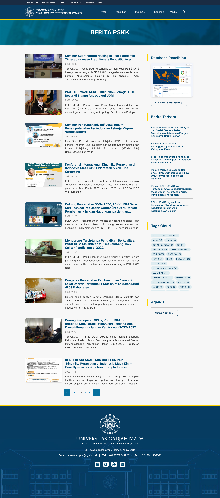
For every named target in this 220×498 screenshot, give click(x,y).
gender (158, 254)
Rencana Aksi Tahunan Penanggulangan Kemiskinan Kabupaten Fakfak (167, 146)
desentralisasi (180, 249)
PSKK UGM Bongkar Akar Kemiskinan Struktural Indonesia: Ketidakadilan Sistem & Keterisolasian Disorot (170, 206)
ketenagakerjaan (163, 282)
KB (169, 259)
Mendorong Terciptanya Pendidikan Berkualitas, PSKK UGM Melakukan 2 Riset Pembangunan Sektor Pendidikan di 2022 (100, 244)
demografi (160, 249)
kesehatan (183, 277)
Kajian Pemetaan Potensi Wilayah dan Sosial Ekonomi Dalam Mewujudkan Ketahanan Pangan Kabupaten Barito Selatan (170, 132)
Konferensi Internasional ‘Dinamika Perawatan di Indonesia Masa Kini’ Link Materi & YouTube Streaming (100, 168)
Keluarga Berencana (165, 268)
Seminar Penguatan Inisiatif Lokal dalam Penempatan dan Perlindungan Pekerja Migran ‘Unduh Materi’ (99, 128)
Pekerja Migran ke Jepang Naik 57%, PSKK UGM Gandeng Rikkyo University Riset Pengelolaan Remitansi (170, 174)
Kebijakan (183, 259)
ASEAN (157, 240)
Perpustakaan (76, 2)
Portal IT (63, 2)
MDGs (171, 287)
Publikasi (140, 11)
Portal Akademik (48, 2)
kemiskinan (160, 273)
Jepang (157, 259)
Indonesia (174, 254)
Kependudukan (162, 277)
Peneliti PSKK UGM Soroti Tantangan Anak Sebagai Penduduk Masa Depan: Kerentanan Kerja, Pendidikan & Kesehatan (171, 190)
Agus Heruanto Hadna (165, 235)
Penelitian (90, 2)
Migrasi (184, 287)
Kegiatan (159, 11)
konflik (183, 282)
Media (173, 11)
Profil (103, 11)
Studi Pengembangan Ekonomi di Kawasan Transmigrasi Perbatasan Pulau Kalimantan (171, 159)
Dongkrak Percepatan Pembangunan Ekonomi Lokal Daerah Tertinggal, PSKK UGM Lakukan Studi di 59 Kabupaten (102, 283)
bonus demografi (163, 245)
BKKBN (171, 240)
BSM (180, 245)
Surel (100, 2)
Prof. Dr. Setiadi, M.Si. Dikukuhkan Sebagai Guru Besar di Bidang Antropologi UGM (100, 93)
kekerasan (159, 263)
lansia (158, 287)
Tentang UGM (32, 2)
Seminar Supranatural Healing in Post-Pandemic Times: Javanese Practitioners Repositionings (100, 57)
